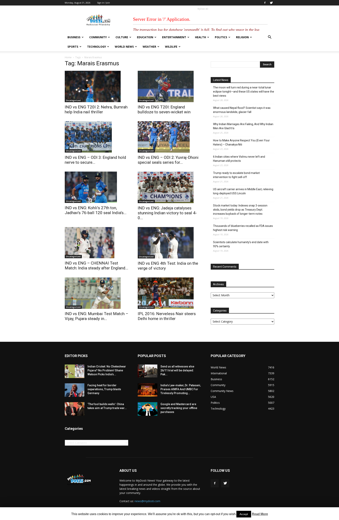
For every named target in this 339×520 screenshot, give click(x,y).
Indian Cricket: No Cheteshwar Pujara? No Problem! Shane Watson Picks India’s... (106, 370)
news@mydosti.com (147, 501)
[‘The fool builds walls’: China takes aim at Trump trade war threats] (74, 409)
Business (73, 37)
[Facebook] (265, 2)
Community (98, 37)
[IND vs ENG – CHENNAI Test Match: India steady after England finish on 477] (96, 242)
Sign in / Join (103, 2)
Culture (122, 37)
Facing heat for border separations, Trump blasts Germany (104, 389)
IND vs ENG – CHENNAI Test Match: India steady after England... (96, 265)
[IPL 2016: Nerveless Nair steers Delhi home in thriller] (169, 293)
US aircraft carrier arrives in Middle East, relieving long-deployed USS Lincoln (243, 191)
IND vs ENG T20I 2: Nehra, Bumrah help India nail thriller (96, 109)
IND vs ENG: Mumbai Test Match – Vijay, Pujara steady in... (96, 316)
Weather (149, 46)
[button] (269, 37)
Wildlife (171, 46)
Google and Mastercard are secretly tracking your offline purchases (178, 408)
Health (200, 37)
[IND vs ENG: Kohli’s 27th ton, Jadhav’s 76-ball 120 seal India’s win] (96, 187)
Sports (72, 46)
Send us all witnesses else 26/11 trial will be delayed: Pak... (177, 370)
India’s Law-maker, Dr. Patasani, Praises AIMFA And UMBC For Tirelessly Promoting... (180, 389)
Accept (244, 514)
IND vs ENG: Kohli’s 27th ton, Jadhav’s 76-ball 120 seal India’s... (96, 210)
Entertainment (174, 37)
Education (145, 37)
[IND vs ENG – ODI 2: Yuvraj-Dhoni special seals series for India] (169, 137)
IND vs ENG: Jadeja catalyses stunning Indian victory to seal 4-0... (167, 213)
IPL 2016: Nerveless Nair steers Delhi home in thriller (167, 316)
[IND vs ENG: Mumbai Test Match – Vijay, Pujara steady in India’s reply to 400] (96, 293)
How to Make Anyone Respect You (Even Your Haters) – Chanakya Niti (241, 142)
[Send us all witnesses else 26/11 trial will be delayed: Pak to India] (147, 371)
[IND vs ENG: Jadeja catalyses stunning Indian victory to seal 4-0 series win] (169, 187)
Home (68, 57)
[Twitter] (271, 2)
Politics (221, 37)
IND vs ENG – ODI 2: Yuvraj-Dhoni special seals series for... (168, 160)
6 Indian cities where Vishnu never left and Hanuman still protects (239, 158)
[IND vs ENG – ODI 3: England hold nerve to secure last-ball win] (96, 137)
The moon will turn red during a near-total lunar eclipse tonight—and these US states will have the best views (243, 91)
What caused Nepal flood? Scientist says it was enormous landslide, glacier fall (242, 110)
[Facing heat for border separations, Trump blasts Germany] (74, 390)
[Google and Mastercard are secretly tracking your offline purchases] (147, 409)
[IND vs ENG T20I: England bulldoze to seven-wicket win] (169, 86)
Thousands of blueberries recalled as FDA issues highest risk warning (243, 228)
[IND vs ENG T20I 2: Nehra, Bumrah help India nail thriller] (96, 86)
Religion (242, 37)
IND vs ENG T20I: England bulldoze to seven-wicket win (164, 109)
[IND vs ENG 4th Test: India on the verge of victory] (169, 242)
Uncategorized (73, 100)
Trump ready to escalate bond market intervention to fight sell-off (236, 175)
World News (124, 46)
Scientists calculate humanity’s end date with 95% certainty (241, 244)
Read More (260, 514)
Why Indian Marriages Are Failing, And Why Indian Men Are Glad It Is (243, 126)
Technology (96, 46)
